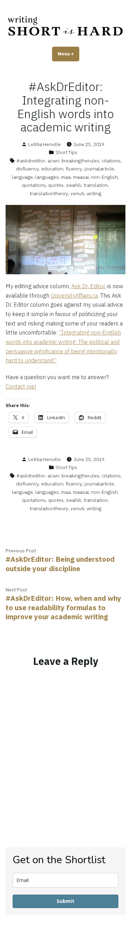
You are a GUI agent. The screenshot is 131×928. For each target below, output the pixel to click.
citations (111, 161)
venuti (77, 193)
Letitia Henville (44, 144)
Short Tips (66, 152)
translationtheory (49, 193)
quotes (56, 185)
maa (66, 177)
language (22, 177)
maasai (81, 177)
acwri (53, 161)
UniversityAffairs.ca (74, 295)
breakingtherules (80, 161)
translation (95, 185)
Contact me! (21, 386)
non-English (104, 177)
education (52, 169)
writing (94, 193)
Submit (65, 901)
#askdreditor (30, 161)
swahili (73, 185)
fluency (74, 169)
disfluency (27, 169)
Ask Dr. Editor (88, 286)
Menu (68, 54)
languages (47, 177)
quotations (34, 185)
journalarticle (99, 169)
